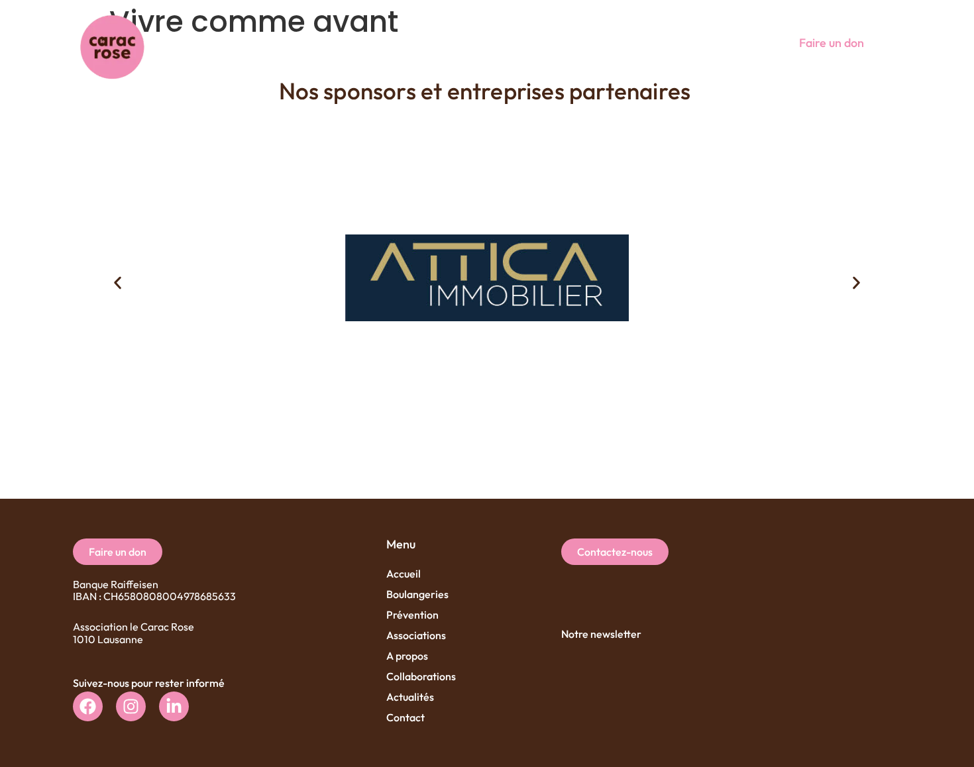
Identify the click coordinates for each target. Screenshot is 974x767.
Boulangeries (417, 594)
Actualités (410, 696)
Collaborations (421, 676)
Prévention (412, 614)
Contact (405, 717)
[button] (731, 43)
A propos (407, 655)
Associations (416, 635)
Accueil (403, 573)
